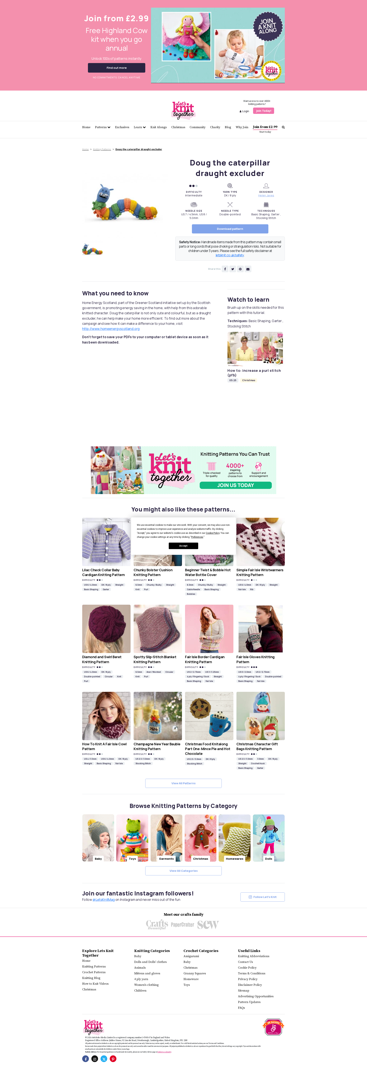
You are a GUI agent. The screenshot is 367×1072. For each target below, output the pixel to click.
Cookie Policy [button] (212, 533)
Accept (183, 545)
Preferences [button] (197, 537)
